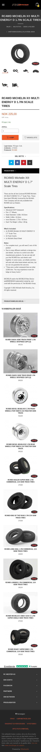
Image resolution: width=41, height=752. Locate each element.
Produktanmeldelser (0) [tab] (13, 301)
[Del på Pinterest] (23, 162)
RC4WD (14, 150)
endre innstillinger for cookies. (15, 745)
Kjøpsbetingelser (24, 719)
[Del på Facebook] (17, 162)
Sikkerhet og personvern (15, 724)
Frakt (12, 719)
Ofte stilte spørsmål (20, 729)
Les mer (34, 743)
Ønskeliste (32, 137)
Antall (4, 127)
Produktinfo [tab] (9, 171)
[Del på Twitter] (11, 162)
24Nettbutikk (24, 749)
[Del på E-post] (29, 162)
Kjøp (12, 137)
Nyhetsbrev (31, 724)
